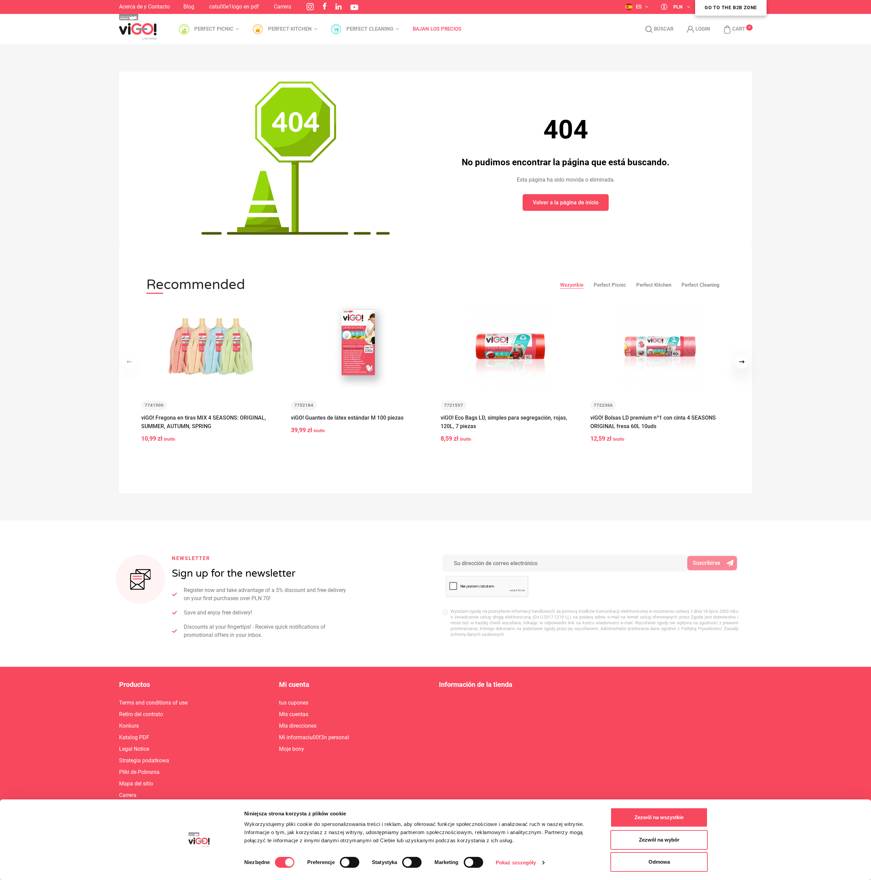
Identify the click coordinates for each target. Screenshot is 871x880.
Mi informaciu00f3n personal (314, 737)
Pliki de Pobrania (139, 772)
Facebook (324, 6)
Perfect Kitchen (653, 285)
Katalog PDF (134, 737)
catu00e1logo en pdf (234, 6)
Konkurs (129, 726)
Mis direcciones (297, 726)
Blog (188, 6)
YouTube (354, 7)
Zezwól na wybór (659, 840)
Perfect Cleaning (700, 285)
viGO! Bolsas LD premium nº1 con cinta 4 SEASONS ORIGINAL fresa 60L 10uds (653, 421)
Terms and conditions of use (153, 702)
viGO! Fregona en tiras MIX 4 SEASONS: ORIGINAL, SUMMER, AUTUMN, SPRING (203, 421)
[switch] (349, 862)
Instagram (310, 7)
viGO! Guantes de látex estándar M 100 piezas (347, 417)
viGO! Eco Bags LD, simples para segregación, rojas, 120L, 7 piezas (504, 421)
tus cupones (293, 702)
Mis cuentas (293, 714)
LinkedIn (338, 6)
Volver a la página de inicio (565, 202)
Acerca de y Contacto (144, 6)
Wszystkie (572, 285)
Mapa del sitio (136, 783)
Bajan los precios (437, 29)
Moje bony (291, 749)
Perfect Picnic (610, 285)
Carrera (282, 6)
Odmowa (659, 862)
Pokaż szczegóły (516, 862)
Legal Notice (134, 749)
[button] (731, 29)
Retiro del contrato (141, 714)
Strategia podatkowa (144, 760)
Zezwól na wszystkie (659, 817)
